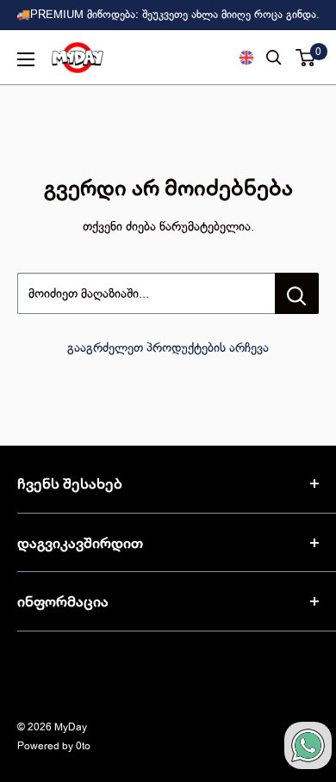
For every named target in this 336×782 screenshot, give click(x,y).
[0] (306, 57)
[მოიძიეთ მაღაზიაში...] (297, 293)
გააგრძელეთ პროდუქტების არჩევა (168, 347)
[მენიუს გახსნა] (25, 59)
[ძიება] (274, 57)
